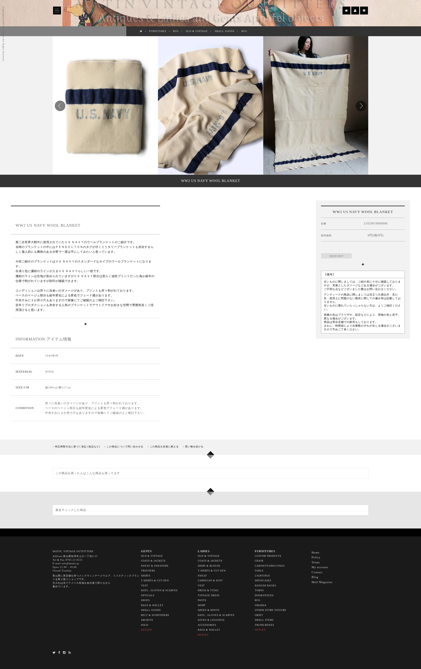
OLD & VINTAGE (197, 31)
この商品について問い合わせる (125, 446)
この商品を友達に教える (164, 446)
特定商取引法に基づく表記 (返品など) (77, 446)
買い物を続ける (194, 446)
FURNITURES (157, 31)
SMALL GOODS (224, 31)
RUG (176, 31)
